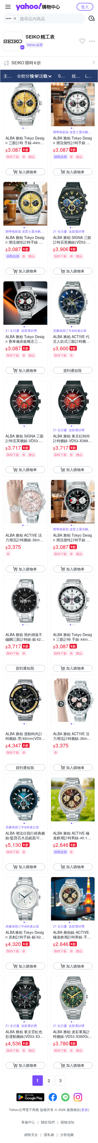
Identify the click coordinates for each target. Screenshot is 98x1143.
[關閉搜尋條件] (15, 18)
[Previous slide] (6, 104)
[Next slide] (44, 104)
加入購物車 (28, 171)
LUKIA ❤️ (90, 76)
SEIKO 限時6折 (26, 63)
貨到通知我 (72, 370)
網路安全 (31, 1134)
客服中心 (28, 1122)
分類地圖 (67, 1134)
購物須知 (67, 1122)
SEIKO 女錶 (63, 76)
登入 (85, 6)
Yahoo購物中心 (38, 6)
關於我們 (48, 1122)
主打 (7, 76)
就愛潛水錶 (77, 76)
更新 (84, 1109)
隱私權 (49, 1134)
